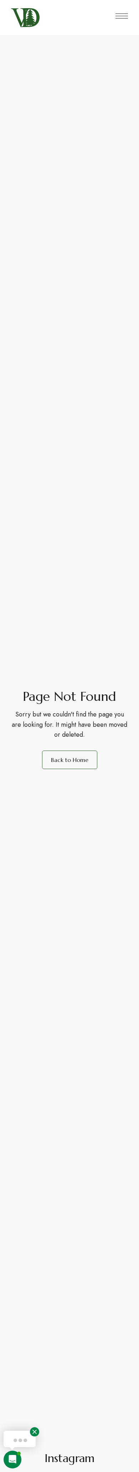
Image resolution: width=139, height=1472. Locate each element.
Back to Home (69, 759)
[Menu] (121, 16)
